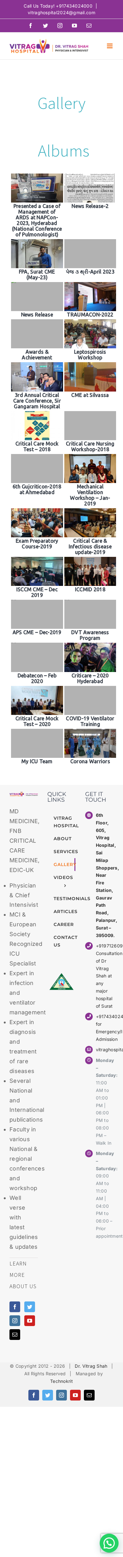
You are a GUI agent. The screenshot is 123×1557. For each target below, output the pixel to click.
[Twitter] (29, 1306)
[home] (23, 796)
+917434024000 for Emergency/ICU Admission (105, 1027)
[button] (109, 1543)
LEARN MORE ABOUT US (23, 1275)
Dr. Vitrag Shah (91, 1366)
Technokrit (61, 1381)
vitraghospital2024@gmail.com (61, 12)
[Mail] (14, 1334)
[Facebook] (14, 1306)
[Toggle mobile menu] (110, 46)
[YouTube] (29, 1320)
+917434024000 (74, 6)
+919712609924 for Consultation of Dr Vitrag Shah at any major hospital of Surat (105, 975)
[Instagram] (14, 1320)
